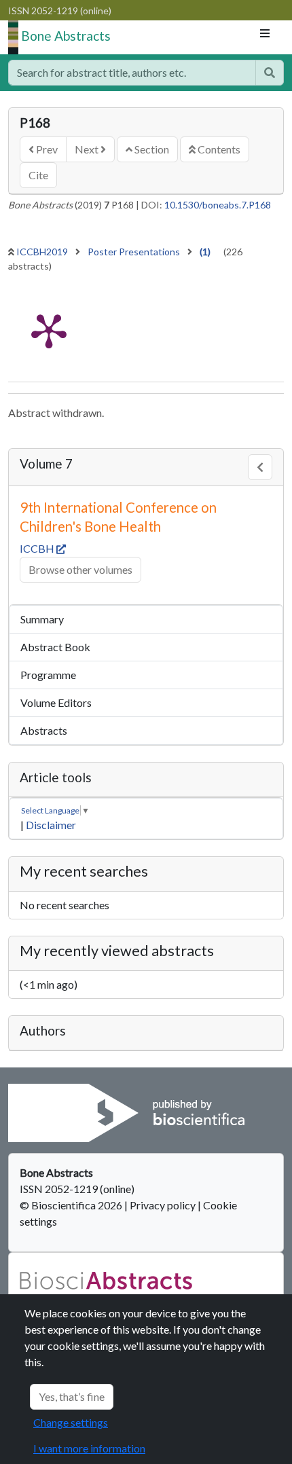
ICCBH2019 (43, 251)
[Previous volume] (260, 467)
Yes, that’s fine (72, 1396)
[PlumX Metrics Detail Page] (49, 330)
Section (150, 149)
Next (88, 149)
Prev (46, 149)
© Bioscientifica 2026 (72, 1204)
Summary (42, 618)
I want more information (89, 1448)
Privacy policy (163, 1204)
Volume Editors (56, 702)
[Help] (269, 73)
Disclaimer (51, 824)
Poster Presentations (135, 251)
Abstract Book (55, 646)
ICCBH (38, 548)
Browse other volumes (80, 569)
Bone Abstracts (66, 35)
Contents (218, 149)
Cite (38, 174)
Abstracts (43, 730)
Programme (48, 674)
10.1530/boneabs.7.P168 (217, 205)
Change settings (70, 1422)
